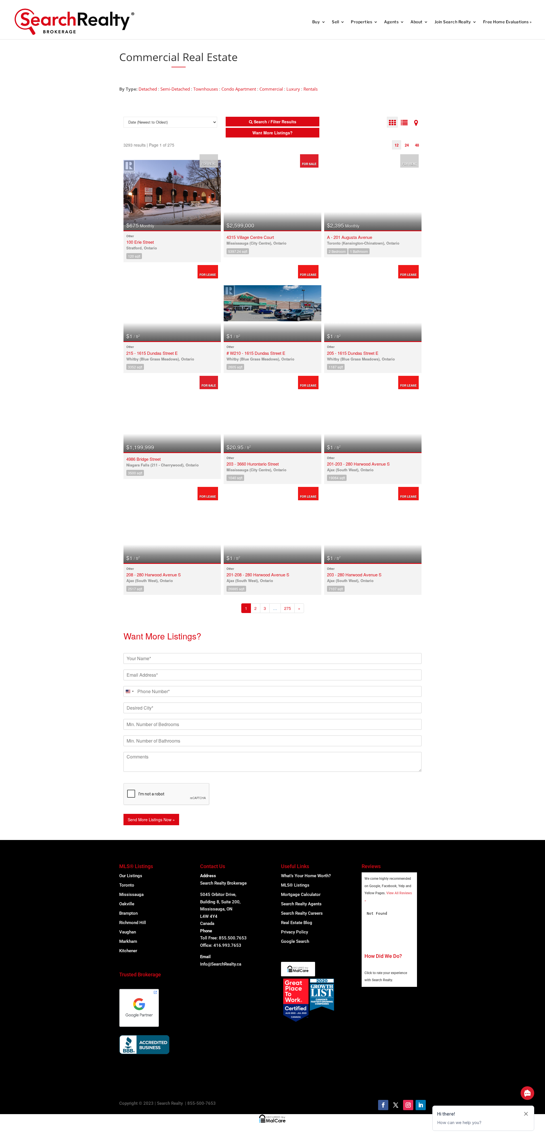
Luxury (293, 89)
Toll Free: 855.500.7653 (223, 938)
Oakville (126, 903)
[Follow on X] (396, 1105)
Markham (128, 941)
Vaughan (127, 932)
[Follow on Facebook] (383, 1105)
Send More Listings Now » (151, 819)
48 (417, 145)
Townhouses (205, 89)
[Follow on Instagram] (408, 1105)
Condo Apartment (238, 89)
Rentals (310, 89)
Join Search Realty (453, 21)
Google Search (295, 941)
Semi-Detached (175, 89)
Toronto (126, 885)
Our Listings (130, 875)
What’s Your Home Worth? (306, 875)
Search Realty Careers (302, 913)
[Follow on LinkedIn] (421, 1105)
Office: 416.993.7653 (220, 945)
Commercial (271, 89)
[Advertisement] (335, 57)
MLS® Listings (295, 885)
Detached (148, 89)
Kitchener (128, 950)
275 (287, 608)
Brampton (128, 913)
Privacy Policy (294, 932)
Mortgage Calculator (300, 894)
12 (397, 145)
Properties (361, 21)
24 (407, 145)
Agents (391, 21)
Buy (316, 21)
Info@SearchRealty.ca (220, 964)
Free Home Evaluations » (507, 21)
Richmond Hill (132, 922)
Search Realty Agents (301, 903)
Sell (335, 21)
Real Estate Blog (296, 922)
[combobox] (129, 691)
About (416, 21)
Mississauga (131, 894)
